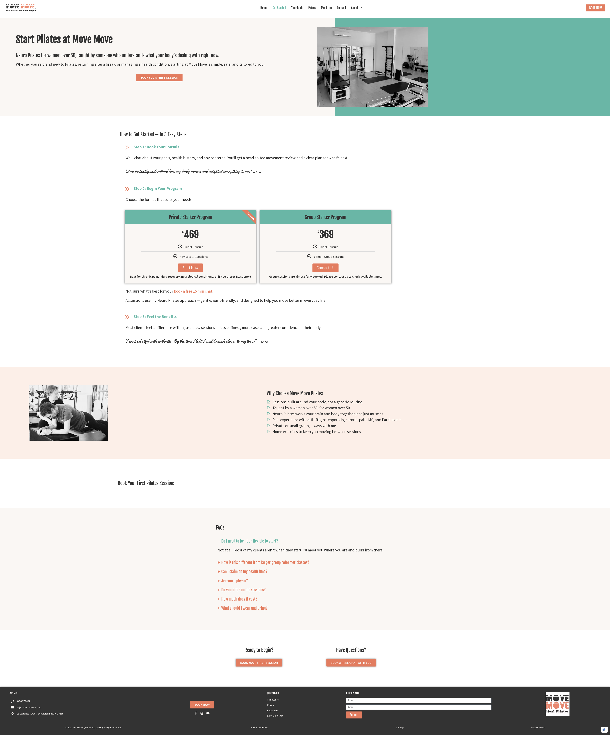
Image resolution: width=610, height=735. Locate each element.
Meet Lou (326, 8)
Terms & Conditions (259, 727)
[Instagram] (201, 713)
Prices (312, 8)
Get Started (279, 8)
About (354, 8)
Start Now (190, 267)
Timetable (297, 8)
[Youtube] (208, 713)
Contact (341, 8)
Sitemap (400, 727)
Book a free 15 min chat (193, 291)
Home (263, 8)
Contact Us (325, 267)
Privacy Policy (538, 727)
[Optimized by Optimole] (604, 730)
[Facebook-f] (195, 713)
